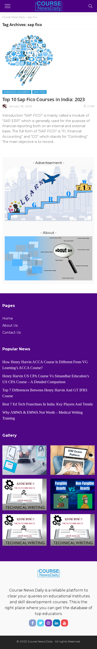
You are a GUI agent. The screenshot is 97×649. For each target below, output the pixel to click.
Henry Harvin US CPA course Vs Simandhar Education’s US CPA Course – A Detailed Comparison (45, 379)
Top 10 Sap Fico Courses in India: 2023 (43, 99)
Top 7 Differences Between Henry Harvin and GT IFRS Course (44, 393)
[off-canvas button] (7, 6)
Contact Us (11, 332)
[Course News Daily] (48, 6)
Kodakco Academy (17, 92)
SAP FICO (39, 92)
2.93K (91, 106)
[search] (90, 6)
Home (7, 318)
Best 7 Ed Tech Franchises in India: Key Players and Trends (47, 404)
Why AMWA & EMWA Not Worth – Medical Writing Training (42, 415)
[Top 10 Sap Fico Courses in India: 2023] (28, 60)
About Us (10, 325)
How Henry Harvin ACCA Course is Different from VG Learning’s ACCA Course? (45, 365)
